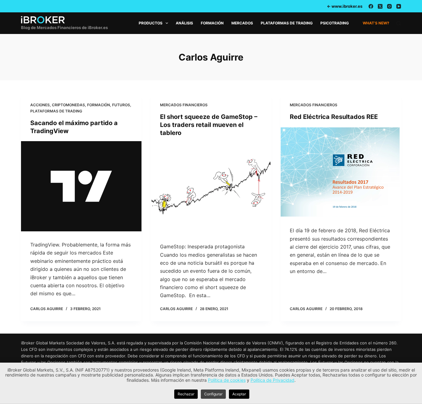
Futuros (121, 105)
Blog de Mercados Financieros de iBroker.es (64, 27)
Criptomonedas (68, 105)
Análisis (184, 23)
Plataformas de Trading (287, 23)
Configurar (213, 394)
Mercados (242, 23)
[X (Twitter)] (380, 6)
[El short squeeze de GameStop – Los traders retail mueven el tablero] (211, 188)
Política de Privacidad (272, 380)
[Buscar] (398, 23)
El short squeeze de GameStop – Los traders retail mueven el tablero (208, 125)
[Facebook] (371, 6)
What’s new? (376, 23)
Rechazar (186, 394)
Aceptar (239, 394)
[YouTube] (398, 6)
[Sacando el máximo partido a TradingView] (81, 186)
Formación (212, 23)
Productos (150, 23)
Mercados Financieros (184, 105)
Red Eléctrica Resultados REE (334, 116)
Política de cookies (227, 380)
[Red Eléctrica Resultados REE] (341, 172)
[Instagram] (389, 6)
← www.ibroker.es (344, 6)
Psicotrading (334, 23)
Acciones (40, 105)
